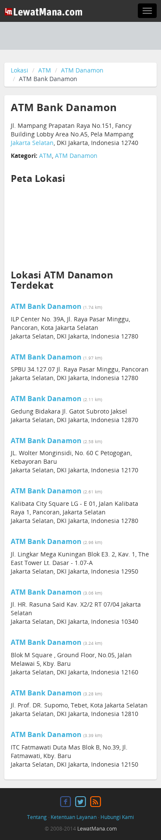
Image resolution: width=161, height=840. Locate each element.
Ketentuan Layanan (74, 817)
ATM (44, 70)
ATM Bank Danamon (46, 306)
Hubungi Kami (117, 817)
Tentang (37, 817)
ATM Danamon (82, 70)
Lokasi (19, 70)
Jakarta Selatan (32, 143)
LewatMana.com (97, 828)
